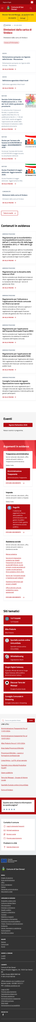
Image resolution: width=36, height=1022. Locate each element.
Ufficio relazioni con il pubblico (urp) (12, 981)
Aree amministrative (8, 880)
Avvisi (3, 946)
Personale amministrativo (9, 889)
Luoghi (3, 956)
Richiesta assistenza (7, 996)
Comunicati (5, 944)
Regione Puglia (7, 2)
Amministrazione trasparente (10, 998)
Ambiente (4, 926)
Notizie (3, 942)
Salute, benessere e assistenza (11, 928)
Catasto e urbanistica (8, 912)
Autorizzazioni (5, 930)
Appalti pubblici (6, 910)
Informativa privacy (7, 1001)
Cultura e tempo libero (8, 903)
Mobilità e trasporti (7, 917)
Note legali (4, 1003)
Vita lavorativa (6, 905)
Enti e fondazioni (6, 885)
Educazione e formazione (9, 919)
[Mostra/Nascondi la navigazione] (2, 8)
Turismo (3, 914)
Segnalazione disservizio (9, 994)
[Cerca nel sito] (31, 8)
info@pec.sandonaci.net (12, 986)
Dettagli (22, 18)
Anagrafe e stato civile (8, 901)
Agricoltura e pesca (7, 933)
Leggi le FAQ (5, 989)
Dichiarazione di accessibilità (10, 1005)
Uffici (3, 882)
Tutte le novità (8, 213)
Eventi (3, 958)
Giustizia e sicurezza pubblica (10, 921)
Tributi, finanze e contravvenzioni (12, 924)
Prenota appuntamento (8, 992)
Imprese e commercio (8, 908)
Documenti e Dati (6, 891)
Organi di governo (7, 878)
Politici (3, 887)
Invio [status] (31, 720)
